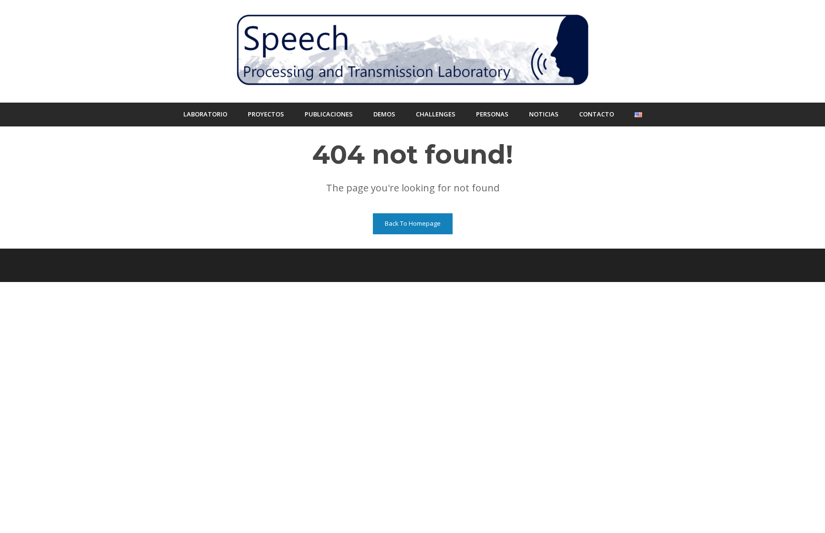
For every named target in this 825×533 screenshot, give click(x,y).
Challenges (435, 114)
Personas (492, 114)
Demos (384, 114)
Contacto (596, 114)
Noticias (544, 114)
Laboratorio (205, 114)
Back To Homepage (413, 223)
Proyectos (266, 114)
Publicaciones (329, 114)
